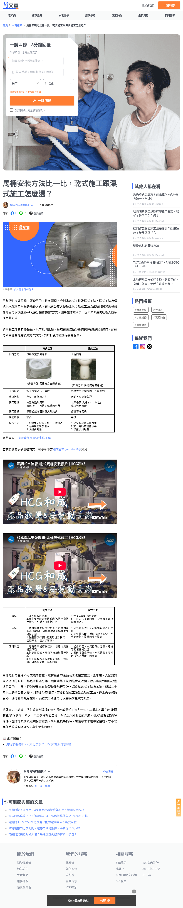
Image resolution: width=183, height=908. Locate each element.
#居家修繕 (141, 309)
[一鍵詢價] (178, 815)
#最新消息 (141, 325)
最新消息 (143, 15)
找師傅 (70, 862)
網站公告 (22, 868)
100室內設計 (150, 862)
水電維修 (64, 15)
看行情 (70, 875)
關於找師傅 (24, 862)
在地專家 (71, 881)
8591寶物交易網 (126, 875)
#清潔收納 (159, 317)
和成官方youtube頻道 (67, 449)
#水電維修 (141, 317)
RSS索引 (72, 887)
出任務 (146, 875)
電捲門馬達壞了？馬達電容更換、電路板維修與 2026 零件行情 (48, 816)
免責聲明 (22, 875)
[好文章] (11, 5)
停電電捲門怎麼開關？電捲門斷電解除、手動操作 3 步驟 (44, 828)
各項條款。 (39, 110)
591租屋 (121, 881)
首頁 (5, 25)
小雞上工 (121, 868)
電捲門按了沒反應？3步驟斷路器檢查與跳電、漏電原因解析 (46, 809)
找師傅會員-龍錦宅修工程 (34, 437)
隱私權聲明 (24, 887)
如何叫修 (71, 868)
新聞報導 (170, 15)
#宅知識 (157, 309)
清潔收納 (117, 15)
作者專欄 (108, 771)
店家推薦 (37, 15)
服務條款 (22, 881)
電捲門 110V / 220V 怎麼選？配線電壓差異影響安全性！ (44, 822)
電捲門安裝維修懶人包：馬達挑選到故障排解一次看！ (42, 834)
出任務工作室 (42, 786)
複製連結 (38, 213)
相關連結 (29, 786)
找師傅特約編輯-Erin (21, 205)
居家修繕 (90, 15)
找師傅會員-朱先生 (24, 289)
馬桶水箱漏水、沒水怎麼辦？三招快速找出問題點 (38, 744)
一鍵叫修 (169, 5)
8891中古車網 (151, 868)
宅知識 (12, 15)
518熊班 (121, 862)
